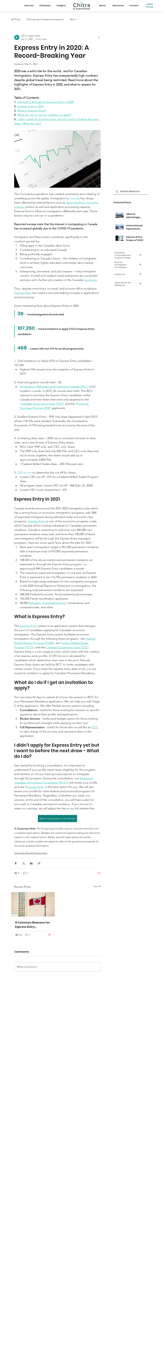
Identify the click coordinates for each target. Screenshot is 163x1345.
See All (97, 886)
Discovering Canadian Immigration (45, 19)
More (73, 19)
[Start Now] (131, 265)
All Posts (15, 19)
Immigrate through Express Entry (30, 853)
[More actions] (99, 37)
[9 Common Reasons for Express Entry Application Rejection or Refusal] (33, 904)
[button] (131, 284)
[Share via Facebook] (15, 863)
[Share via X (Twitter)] (23, 863)
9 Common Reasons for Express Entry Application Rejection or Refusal (33, 924)
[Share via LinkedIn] (31, 863)
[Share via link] (39, 863)
